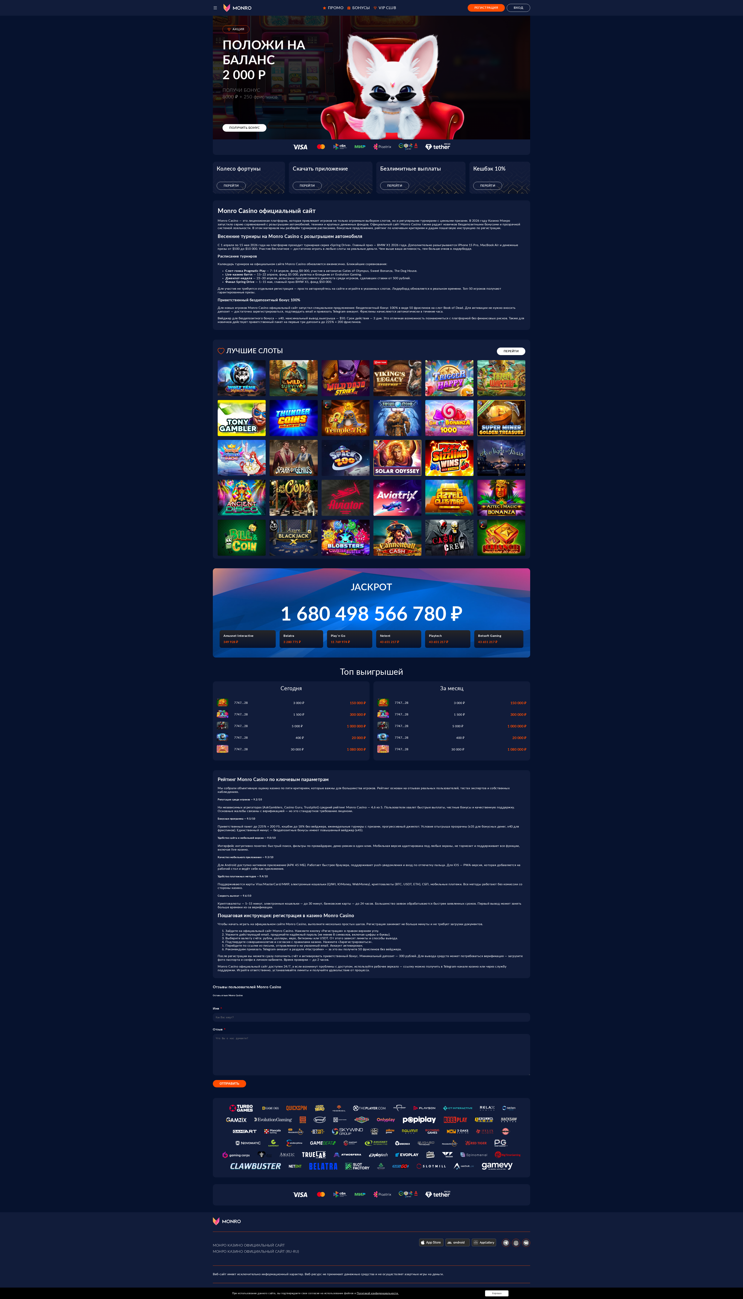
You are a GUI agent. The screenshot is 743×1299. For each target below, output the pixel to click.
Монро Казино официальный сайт (249, 1245)
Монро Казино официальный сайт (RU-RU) (256, 1251)
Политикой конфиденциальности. (378, 1293)
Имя (216, 1008)
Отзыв (218, 1029)
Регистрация (486, 7)
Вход (518, 7)
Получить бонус (244, 127)
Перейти (231, 185)
